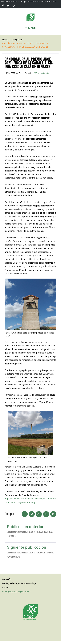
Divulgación (17, 39)
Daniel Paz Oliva (26, 73)
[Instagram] (14, 5)
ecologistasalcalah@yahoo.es (16, 591)
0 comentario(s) (41, 73)
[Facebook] (3, 5)
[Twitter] (8, 5)
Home (5, 39)
